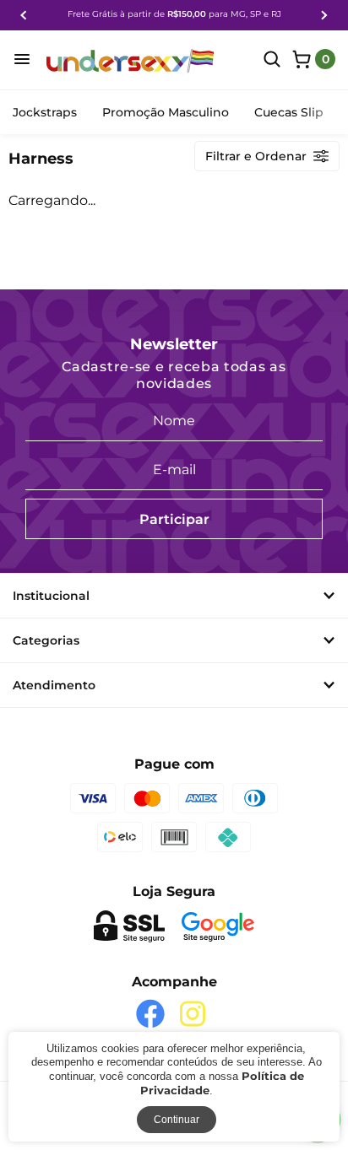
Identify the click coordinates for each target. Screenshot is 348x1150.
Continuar (176, 1120)
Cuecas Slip (289, 112)
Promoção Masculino (165, 112)
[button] (23, 15)
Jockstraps (45, 112)
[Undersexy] (131, 60)
